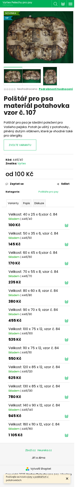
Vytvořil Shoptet (40, 469)
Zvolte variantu (20, 145)
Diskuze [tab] (39, 203)
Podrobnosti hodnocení (56, 89)
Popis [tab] (26, 203)
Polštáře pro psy (48, 191)
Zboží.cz (30, 450)
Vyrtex (22, 163)
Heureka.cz (45, 450)
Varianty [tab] (13, 203)
